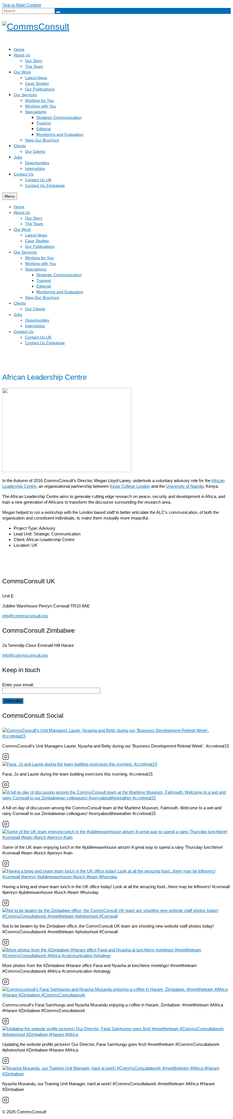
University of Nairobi (184, 486)
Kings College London (130, 486)
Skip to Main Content (21, 5)
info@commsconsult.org (25, 615)
